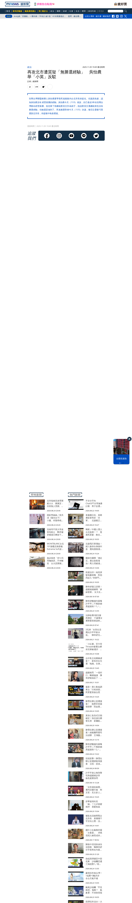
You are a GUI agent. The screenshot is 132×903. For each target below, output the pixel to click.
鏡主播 (98, 16)
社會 (71, 11)
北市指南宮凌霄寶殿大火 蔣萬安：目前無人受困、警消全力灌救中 (42, 16)
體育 (84, 11)
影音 (8, 11)
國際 (58, 11)
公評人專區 (89, 16)
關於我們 (106, 16)
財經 (65, 11)
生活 (77, 11)
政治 (52, 11)
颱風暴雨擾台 (30, 11)
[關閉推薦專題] (129, 439)
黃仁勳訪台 (43, 11)
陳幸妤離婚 (17, 11)
